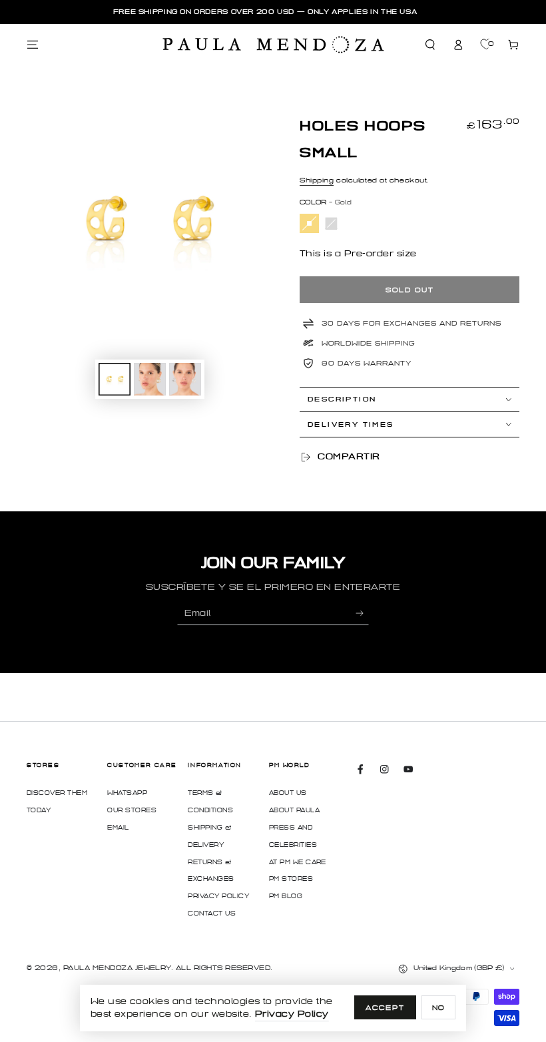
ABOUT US (288, 793)
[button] (431, 45)
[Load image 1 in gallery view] (115, 379)
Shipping (317, 180)
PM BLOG (285, 896)
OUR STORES (131, 810)
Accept (385, 1007)
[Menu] (33, 45)
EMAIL (118, 828)
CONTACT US (212, 913)
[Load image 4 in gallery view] (185, 379)
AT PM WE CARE (297, 862)
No (438, 1007)
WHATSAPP (127, 793)
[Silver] (331, 223)
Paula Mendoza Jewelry (117, 967)
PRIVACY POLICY (218, 896)
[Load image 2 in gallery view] (150, 379)
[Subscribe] (362, 613)
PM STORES (291, 879)
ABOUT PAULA (294, 810)
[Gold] (309, 223)
